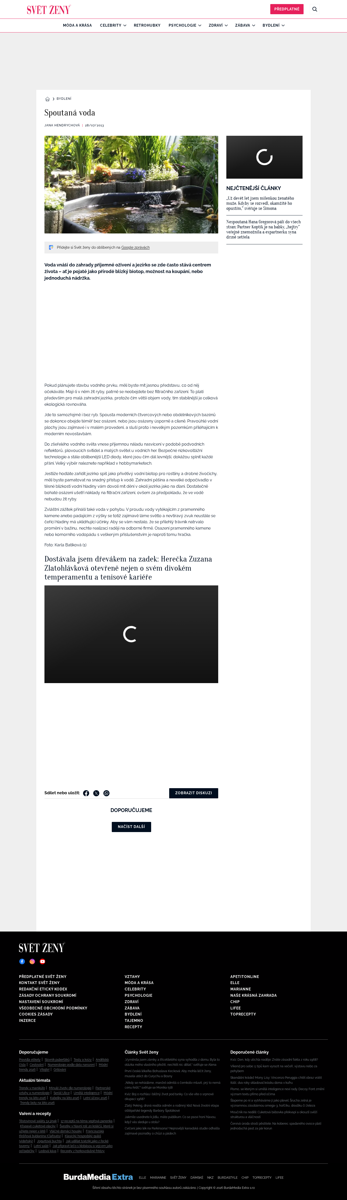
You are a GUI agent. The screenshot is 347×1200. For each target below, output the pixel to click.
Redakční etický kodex (43, 989)
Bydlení (271, 25)
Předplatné (286, 9)
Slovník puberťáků (57, 1059)
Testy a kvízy (83, 1059)
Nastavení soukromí (41, 1002)
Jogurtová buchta (49, 1141)
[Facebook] (22, 961)
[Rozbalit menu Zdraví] (225, 25)
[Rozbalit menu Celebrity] (123, 25)
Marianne (240, 989)
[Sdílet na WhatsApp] (106, 793)
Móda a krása (77, 25)
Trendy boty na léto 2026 (37, 1103)
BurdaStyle (228, 1177)
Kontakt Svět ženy (39, 983)
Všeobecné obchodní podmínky (53, 1008)
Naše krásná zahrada (253, 995)
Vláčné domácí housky (66, 1131)
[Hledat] (315, 9)
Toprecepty (243, 1014)
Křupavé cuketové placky (38, 1126)
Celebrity (110, 25)
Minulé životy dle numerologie (70, 1088)
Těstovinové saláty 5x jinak (38, 1121)
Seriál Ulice (62, 1093)
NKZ (210, 1177)
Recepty (133, 1027)
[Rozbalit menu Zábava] (252, 25)
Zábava (242, 25)
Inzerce (27, 1021)
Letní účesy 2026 (95, 1098)
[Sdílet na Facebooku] (86, 793)
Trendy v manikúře (32, 1088)
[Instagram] (32, 961)
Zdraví (216, 25)
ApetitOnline (244, 977)
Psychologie (182, 25)
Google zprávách (135, 247)
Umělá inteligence (87, 1093)
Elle (235, 983)
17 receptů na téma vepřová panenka (87, 1121)
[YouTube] (42, 961)
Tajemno (134, 1021)
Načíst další (131, 827)
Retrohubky (147, 25)
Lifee (235, 1008)
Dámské (197, 1177)
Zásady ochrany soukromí (47, 995)
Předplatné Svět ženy (43, 977)
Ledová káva (47, 1151)
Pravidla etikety (30, 1059)
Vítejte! (45, 1069)
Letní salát (41, 1146)
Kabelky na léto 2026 (64, 1098)
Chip (235, 1002)
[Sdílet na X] (96, 793)
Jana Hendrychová (62, 125)
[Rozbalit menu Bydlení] (282, 25)
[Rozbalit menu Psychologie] (198, 25)
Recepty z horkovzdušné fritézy (82, 1151)
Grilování (60, 1069)
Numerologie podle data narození (71, 1065)
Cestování (37, 1065)
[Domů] (49, 9)
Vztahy (132, 977)
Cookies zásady (36, 1014)
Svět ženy (178, 1177)
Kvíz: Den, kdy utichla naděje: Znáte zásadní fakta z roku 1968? (274, 1059)
